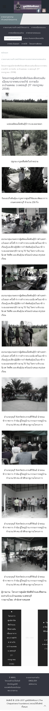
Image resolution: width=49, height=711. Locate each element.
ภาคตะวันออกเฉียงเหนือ (33, 38)
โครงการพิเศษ (35, 43)
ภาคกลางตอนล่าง (13, 38)
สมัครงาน (33, 684)
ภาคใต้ (24, 43)
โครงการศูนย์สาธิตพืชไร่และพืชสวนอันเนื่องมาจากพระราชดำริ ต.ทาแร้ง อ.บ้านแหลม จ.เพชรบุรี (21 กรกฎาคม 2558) (12, 640)
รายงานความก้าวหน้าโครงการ (16, 27)
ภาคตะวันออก (13, 43)
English (33, 680)
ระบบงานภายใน (32, 677)
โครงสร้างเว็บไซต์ (12, 680)
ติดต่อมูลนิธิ (12, 684)
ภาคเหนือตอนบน (38, 27)
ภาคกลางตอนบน (33, 33)
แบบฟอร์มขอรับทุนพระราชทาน (12, 689)
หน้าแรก (4, 52)
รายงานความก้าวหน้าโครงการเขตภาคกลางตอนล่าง (23, 59)
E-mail (12, 677)
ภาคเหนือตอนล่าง (16, 33)
